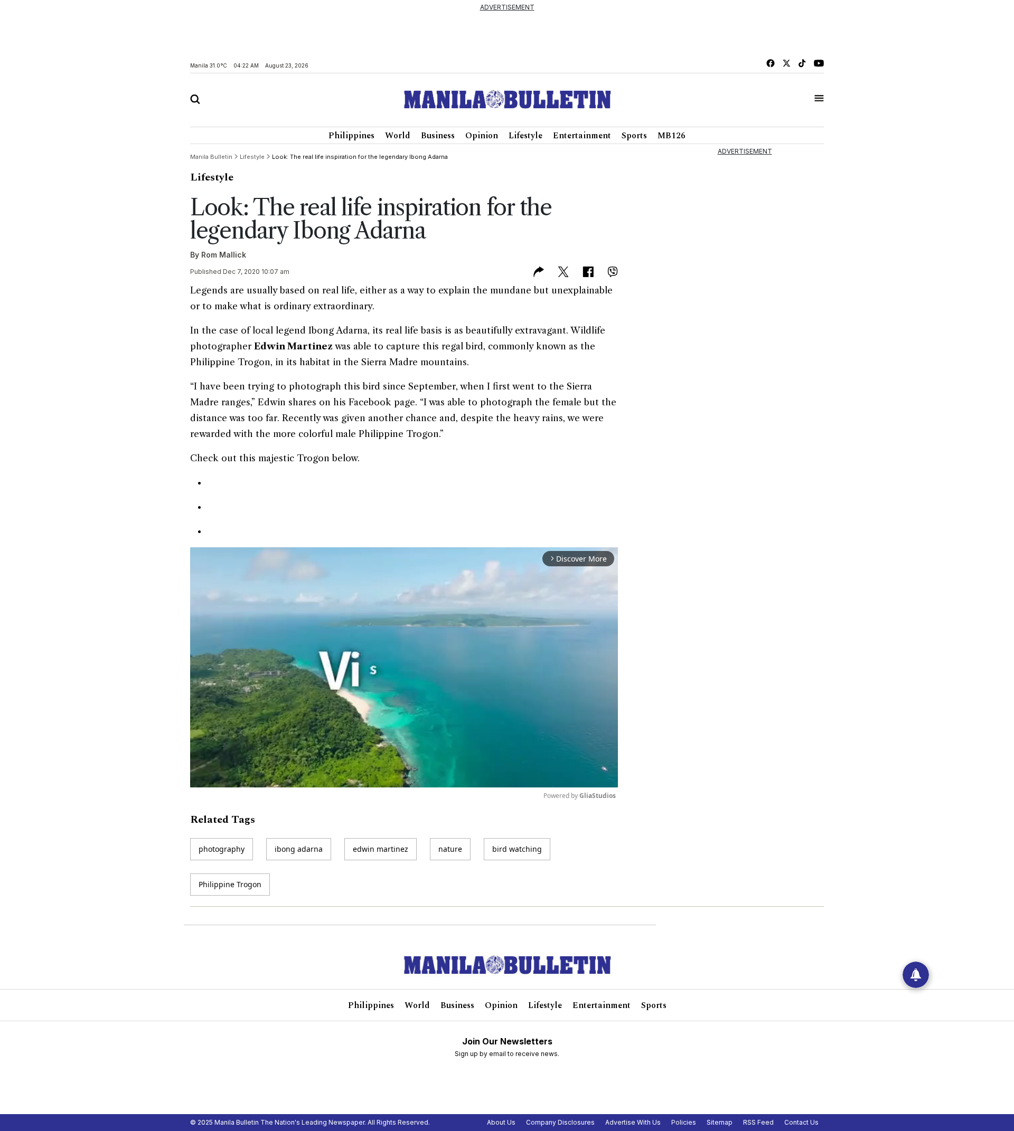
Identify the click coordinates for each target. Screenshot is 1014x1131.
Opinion (481, 135)
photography (222, 849)
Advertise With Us (633, 1122)
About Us (501, 1122)
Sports (634, 135)
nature (450, 849)
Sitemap (720, 1122)
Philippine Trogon (230, 884)
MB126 (672, 135)
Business (438, 135)
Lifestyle (525, 135)
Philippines (351, 135)
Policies (683, 1122)
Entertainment (582, 135)
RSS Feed (758, 1122)
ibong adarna (299, 849)
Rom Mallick (223, 254)
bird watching (517, 849)
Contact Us (801, 1122)
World (397, 135)
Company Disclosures (560, 1122)
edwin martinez (380, 849)
